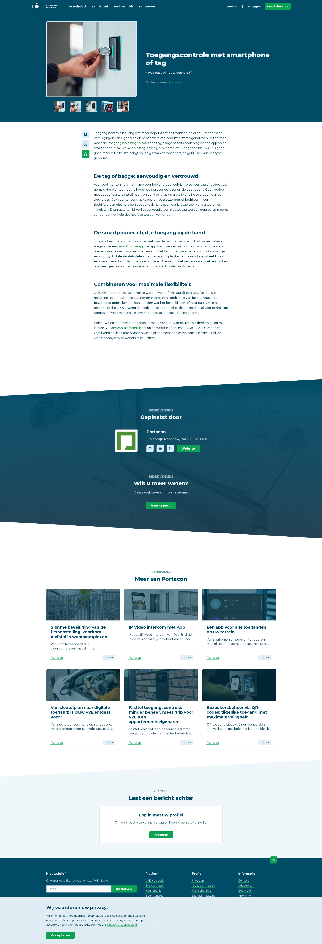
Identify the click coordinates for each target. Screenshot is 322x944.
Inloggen (254, 6)
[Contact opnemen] (160, 448)
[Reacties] (85, 144)
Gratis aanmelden (203, 885)
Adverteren (245, 885)
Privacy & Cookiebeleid (122, 924)
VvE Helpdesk (77, 6)
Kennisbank (100, 6)
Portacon (175, 82)
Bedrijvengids (123, 6)
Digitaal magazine (204, 895)
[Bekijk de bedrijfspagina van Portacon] (126, 441)
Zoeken (231, 6)
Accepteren (60, 935)
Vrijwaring (244, 895)
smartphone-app (131, 246)
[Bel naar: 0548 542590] (170, 448)
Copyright (244, 890)
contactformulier (130, 328)
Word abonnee (277, 6)
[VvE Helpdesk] (85, 154)
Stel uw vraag (154, 885)
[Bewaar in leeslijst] (85, 134)
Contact (243, 880)
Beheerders (147, 6)
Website (188, 448)
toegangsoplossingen (125, 143)
